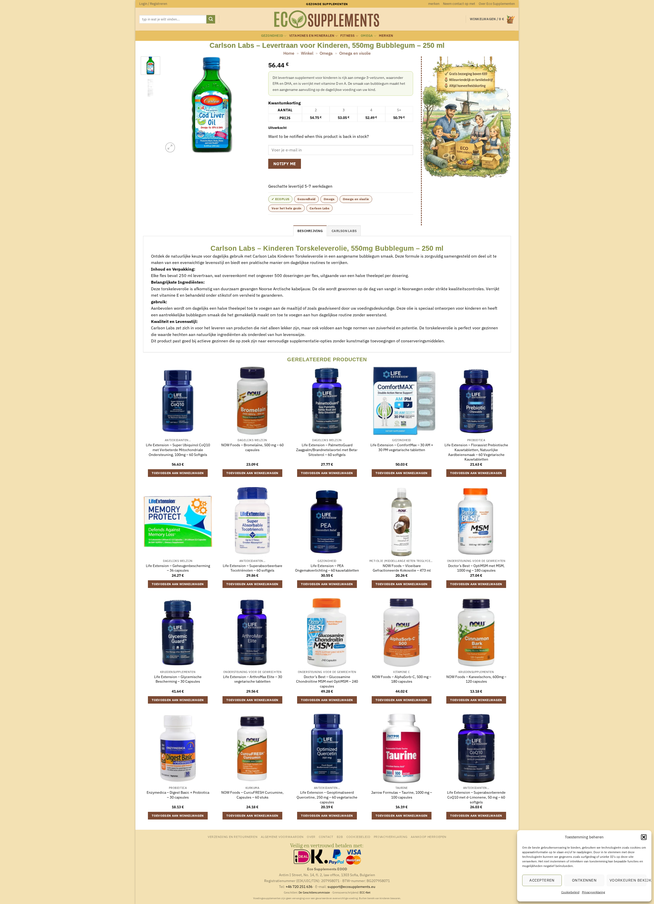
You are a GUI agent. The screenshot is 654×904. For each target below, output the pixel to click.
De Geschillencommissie (314, 892)
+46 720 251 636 (299, 886)
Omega (367, 35)
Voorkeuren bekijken (628, 880)
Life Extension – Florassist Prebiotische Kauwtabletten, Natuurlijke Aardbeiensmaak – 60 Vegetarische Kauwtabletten (476, 452)
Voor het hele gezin (286, 208)
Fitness (347, 35)
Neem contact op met (459, 4)
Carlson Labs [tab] (344, 231)
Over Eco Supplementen (497, 4)
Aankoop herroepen (428, 837)
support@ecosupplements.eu (351, 886)
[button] (643, 837)
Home (288, 53)
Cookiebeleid (570, 892)
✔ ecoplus (280, 199)
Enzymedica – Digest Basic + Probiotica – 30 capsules (178, 795)
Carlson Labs (319, 208)
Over (311, 837)
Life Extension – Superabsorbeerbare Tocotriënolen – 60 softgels (252, 568)
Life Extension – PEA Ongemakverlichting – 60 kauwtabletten (327, 568)
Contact (326, 837)
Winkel (307, 53)
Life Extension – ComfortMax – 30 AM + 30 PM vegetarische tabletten (401, 447)
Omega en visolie (355, 53)
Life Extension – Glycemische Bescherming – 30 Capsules (178, 679)
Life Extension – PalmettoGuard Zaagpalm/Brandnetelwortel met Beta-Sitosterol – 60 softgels (327, 450)
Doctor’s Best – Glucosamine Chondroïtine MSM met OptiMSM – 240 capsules (327, 681)
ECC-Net (365, 892)
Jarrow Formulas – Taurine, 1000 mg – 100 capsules (401, 795)
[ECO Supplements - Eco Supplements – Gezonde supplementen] (327, 19)
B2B (340, 837)
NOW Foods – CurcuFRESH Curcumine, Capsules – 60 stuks (252, 795)
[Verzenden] (210, 19)
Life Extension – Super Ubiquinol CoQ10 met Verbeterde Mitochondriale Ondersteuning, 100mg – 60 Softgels (178, 450)
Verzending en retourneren (232, 837)
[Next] (252, 105)
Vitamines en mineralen (311, 35)
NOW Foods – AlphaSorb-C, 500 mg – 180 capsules (401, 679)
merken (433, 4)
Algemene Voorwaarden (282, 837)
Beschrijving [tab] (310, 231)
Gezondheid (272, 35)
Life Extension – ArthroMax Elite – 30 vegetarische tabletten (252, 679)
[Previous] (172, 105)
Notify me (284, 163)
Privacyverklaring (593, 892)
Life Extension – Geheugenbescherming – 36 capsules (178, 568)
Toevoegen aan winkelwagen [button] (178, 473)
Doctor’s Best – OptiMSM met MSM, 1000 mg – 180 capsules (476, 568)
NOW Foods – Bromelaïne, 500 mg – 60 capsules (252, 447)
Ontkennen (584, 880)
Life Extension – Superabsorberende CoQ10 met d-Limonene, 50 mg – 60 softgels (476, 797)
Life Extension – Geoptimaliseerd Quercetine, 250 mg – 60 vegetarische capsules (327, 797)
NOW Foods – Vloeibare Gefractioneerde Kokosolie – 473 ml (402, 568)
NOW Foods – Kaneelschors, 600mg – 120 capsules (476, 679)
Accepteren (542, 880)
